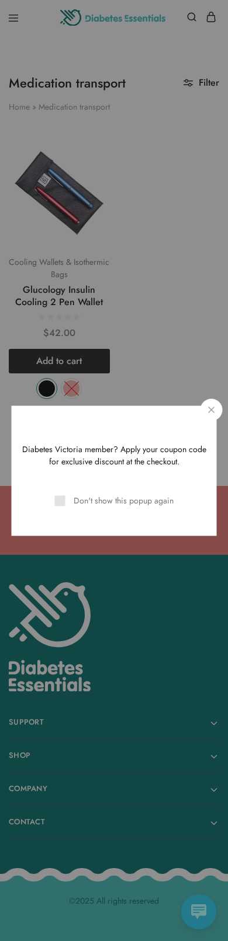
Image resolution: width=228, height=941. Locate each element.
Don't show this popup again (124, 500)
